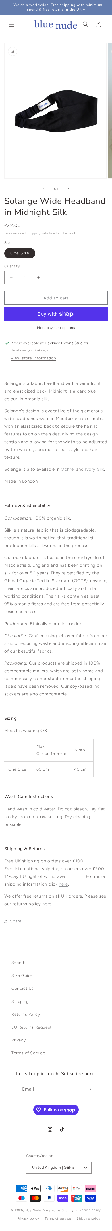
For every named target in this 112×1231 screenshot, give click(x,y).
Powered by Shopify (58, 1210)
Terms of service (58, 1218)
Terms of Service (28, 1053)
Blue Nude (33, 1210)
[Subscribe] (89, 1089)
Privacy (18, 1040)
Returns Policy (25, 1014)
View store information (33, 358)
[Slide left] (43, 189)
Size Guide (22, 975)
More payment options (56, 328)
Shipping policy (89, 1218)
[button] (11, 24)
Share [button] (16, 921)
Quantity (12, 266)
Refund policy (90, 1210)
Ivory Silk (94, 469)
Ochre (67, 469)
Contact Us (22, 988)
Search (18, 962)
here (46, 903)
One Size (19, 253)
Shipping (34, 233)
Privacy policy (28, 1218)
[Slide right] (68, 189)
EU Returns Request (31, 1027)
